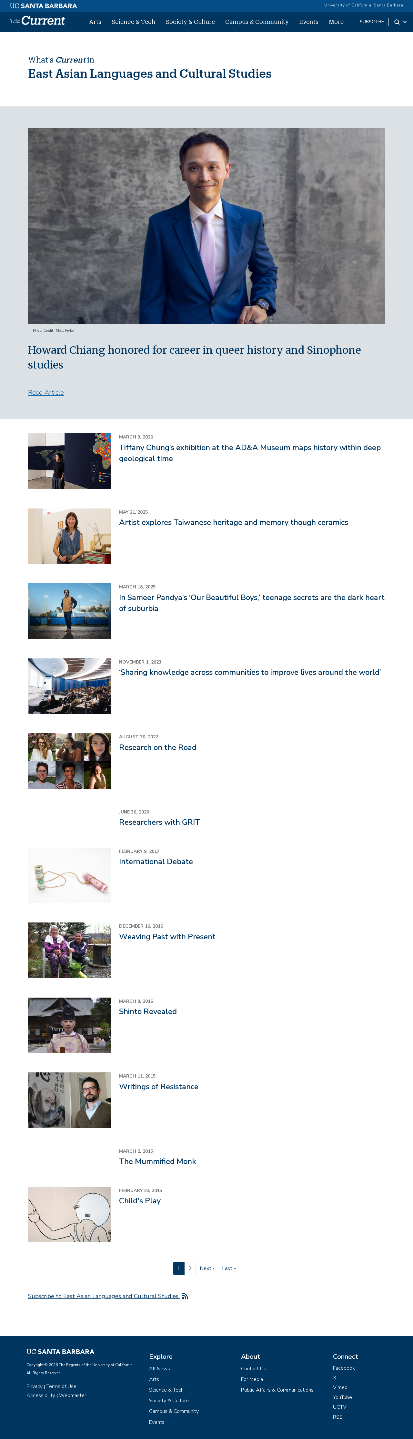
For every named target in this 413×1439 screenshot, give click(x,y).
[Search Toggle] (401, 22)
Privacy (34, 1386)
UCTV (340, 1407)
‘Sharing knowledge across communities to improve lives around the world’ (250, 672)
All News (159, 1368)
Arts (95, 21)
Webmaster (72, 1395)
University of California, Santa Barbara (363, 5)
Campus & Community (257, 21)
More (336, 21)
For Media (252, 1379)
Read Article (46, 392)
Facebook (344, 1368)
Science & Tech (134, 21)
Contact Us (253, 1368)
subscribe (372, 22)
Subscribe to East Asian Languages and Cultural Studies (104, 1296)
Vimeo (340, 1387)
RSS (338, 1417)
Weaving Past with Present (167, 936)
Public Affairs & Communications (277, 1390)
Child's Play (140, 1201)
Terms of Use (61, 1386)
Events (308, 21)
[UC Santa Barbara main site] (43, 4)
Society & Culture (190, 21)
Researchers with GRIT (159, 822)
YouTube (342, 1397)
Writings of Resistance (158, 1086)
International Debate (156, 861)
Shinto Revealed (148, 1011)
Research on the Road (157, 747)
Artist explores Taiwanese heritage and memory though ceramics (233, 522)
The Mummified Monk (157, 1161)
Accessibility (40, 1395)
